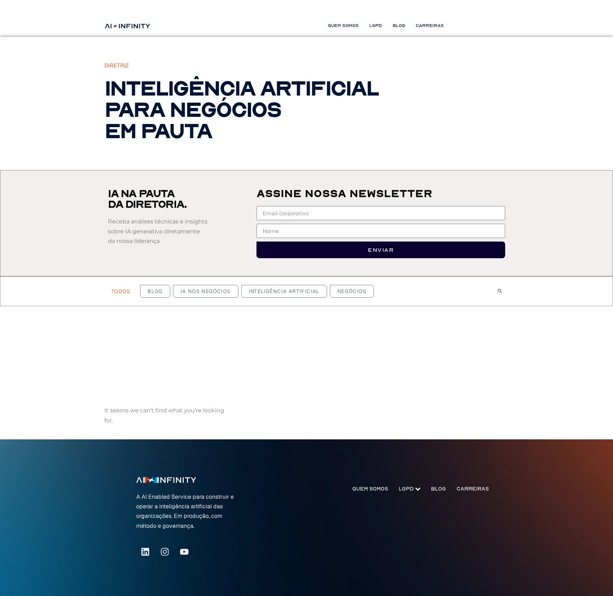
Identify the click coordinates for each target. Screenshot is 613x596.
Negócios (351, 291)
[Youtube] (184, 551)
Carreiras (430, 25)
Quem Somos (343, 25)
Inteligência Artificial (284, 291)
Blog (399, 25)
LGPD (375, 25)
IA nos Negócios (206, 291)
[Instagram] (164, 551)
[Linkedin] (145, 551)
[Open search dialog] (500, 291)
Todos (120, 291)
